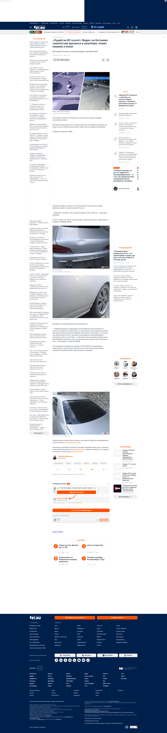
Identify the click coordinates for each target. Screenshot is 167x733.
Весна (56, 631)
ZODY (118, 23)
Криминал (80, 628)
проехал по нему (76, 451)
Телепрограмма (77, 23)
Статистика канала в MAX (38, 648)
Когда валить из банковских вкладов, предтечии (68, 559)
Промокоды (44, 23)
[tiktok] (88, 660)
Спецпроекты (120, 639)
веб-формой (58, 719)
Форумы (67, 23)
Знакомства (54, 23)
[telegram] (56, 660)
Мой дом (80, 637)
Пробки (76, 27)
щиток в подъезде (95, 545)
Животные (58, 642)
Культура (80, 631)
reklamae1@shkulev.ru (114, 701)
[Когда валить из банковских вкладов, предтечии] (56, 561)
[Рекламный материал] (97, 27)
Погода (61, 23)
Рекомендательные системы (92, 721)
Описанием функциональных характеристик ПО (96, 711)
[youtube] (79, 660)
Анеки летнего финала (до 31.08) (68, 546)
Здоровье (58, 645)
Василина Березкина (65, 456)
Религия (99, 642)
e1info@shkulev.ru (68, 717)
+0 (102, 494)
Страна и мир (120, 631)
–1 (107, 506)
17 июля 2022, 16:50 (58, 55)
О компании (33, 631)
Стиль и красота (121, 628)
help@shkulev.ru (41, 719)
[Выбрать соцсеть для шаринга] (108, 60)
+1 (102, 506)
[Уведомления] (132, 27)
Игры (114, 23)
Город (56, 634)
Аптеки (91, 23)
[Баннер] (35, 32)
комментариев (62, 60)
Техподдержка (34, 639)
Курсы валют (107, 23)
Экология (119, 634)
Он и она (99, 625)
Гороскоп (98, 23)
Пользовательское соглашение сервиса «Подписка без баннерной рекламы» (104, 723)
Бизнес (57, 628)
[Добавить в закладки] (103, 60)
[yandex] (83, 660)
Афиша (85, 23)
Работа (99, 637)
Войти (58, 520)
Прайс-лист (33, 628)
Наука (79, 639)
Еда (56, 639)
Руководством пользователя (92, 710)
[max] (70, 660)
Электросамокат (58, 463)
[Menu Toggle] (31, 27)
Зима (78, 625)
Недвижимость (34, 23)
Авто (56, 625)
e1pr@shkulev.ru (107, 706)
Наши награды (34, 634)
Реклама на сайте (35, 625)
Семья (99, 645)
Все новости (39, 39)
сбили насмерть (79, 449)
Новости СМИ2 (58, 532)
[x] (74, 660)
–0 (107, 494)
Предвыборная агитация (37, 645)
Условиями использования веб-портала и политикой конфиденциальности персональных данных (109, 712)
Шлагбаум (103, 463)
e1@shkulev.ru (48, 715)
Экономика (119, 637)
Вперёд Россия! (61, 498)
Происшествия (101, 634)
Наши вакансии (34, 637)
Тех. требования (34, 642)
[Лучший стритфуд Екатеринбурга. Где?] (84, 561)
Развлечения (101, 639)
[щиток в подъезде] (84, 549)
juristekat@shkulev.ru (35, 718)
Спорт (118, 625)
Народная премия (121, 642)
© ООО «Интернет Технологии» (38, 727)
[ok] (65, 660)
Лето (78, 634)
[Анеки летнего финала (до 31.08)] (56, 549)
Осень (99, 628)
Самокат (68, 463)
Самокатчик (77, 463)
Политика (100, 631)
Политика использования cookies (93, 718)
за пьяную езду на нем (72, 442)
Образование (81, 645)
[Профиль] (136, 27)
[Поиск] (128, 27)
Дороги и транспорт (61, 637)
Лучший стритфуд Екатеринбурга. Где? (95, 558)
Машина (86, 463)
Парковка (94, 463)
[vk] (61, 660)
